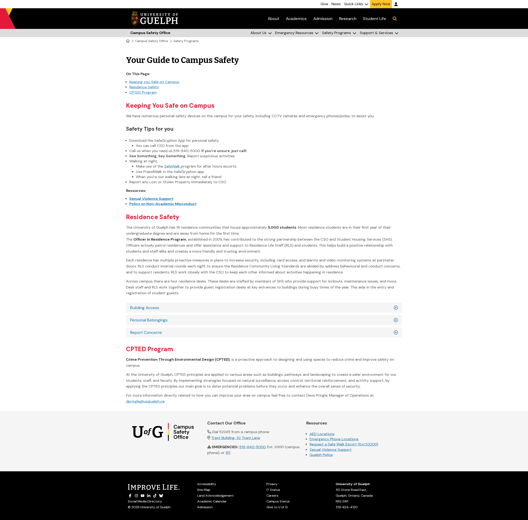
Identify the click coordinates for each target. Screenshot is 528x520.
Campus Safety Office (151, 41)
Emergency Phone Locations (334, 439)
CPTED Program (143, 92)
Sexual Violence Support (331, 449)
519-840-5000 (252, 446)
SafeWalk (172, 166)
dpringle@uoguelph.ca (145, 401)
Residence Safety (144, 87)
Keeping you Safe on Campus (154, 81)
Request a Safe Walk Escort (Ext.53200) (344, 444)
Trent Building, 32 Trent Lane (235, 437)
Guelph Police (321, 454)
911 (228, 452)
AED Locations (322, 433)
